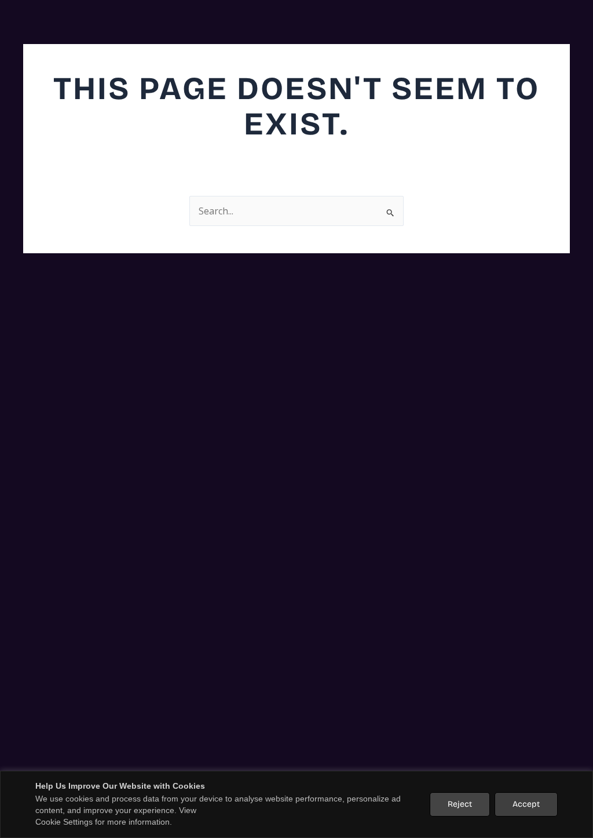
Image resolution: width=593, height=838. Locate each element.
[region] (296, 804)
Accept (526, 804)
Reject (460, 804)
